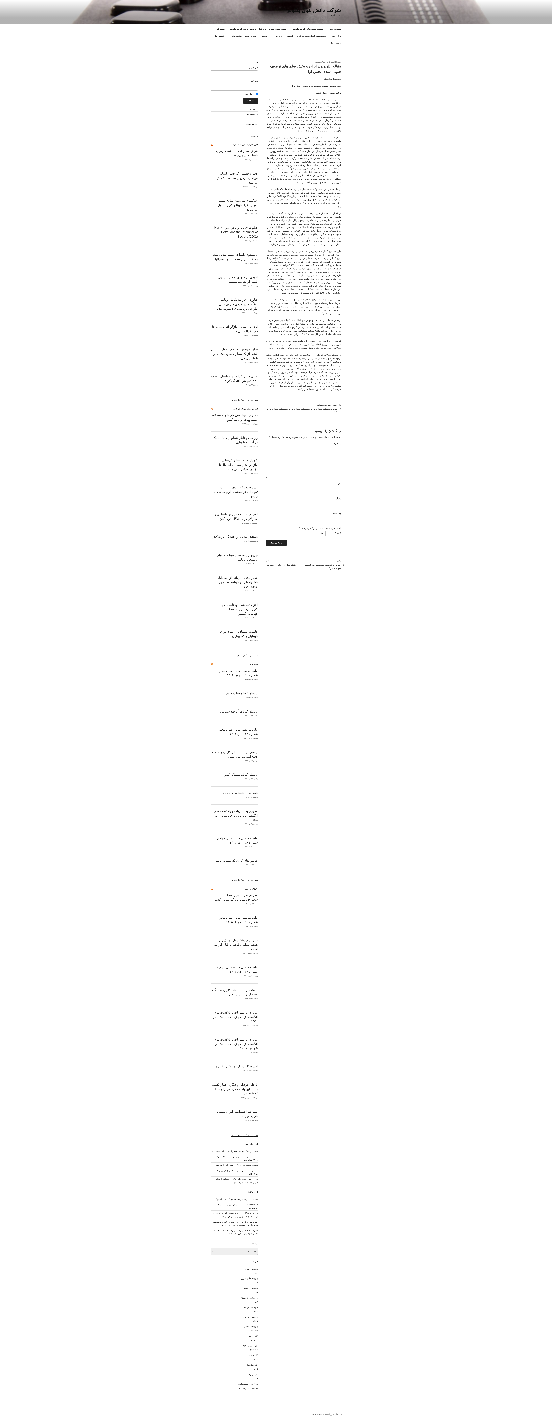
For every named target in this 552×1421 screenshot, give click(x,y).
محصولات (220, 29)
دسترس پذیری (332, 405)
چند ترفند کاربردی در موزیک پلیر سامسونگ (233, 1199)
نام (339, 483)
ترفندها (264, 36)
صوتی (325, 405)
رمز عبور (254, 81)
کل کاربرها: (252, 1374)
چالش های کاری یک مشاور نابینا (236, 860)
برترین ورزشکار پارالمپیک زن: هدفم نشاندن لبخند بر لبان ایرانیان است (235, 945)
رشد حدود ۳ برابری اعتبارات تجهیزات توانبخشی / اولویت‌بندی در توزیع (235, 492)
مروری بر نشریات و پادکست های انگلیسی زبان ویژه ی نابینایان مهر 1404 (236, 1017)
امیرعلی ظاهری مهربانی (247, 1230)
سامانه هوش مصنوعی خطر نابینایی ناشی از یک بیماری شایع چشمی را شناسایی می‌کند (234, 353)
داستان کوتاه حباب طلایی (241, 693)
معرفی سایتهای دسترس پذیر (244, 36)
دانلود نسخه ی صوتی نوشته (328, 93)
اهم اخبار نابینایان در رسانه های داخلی (245, 409)
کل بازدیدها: (252, 1336)
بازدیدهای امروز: (250, 1269)
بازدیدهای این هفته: (249, 1307)
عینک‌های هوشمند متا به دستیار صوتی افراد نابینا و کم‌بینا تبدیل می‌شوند (237, 205)
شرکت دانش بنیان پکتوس (313, 10)
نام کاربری (253, 68)
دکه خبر (278, 36)
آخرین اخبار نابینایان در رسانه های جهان (245, 144)
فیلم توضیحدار (332, 409)
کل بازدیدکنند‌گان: (250, 1346)
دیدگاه (337, 444)
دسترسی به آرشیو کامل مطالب (244, 400)
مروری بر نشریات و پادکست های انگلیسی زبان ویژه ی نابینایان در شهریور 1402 (236, 1044)
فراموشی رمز (252, 114)
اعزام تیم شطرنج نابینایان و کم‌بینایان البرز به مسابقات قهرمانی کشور (240, 609)
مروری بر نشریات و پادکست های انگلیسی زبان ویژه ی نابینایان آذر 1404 (236, 815)
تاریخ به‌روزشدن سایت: (247, 1384)
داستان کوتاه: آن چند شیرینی (239, 711)
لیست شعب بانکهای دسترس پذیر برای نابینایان (306, 36)
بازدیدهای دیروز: (251, 1288)
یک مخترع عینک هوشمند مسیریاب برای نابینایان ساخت (235, 1151)
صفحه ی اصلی (335, 29)
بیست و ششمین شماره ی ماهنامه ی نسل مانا (314, 86)
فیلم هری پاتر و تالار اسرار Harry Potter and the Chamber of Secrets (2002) (236, 232)
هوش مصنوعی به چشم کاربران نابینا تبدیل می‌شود (236, 1165)
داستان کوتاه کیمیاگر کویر (241, 774)
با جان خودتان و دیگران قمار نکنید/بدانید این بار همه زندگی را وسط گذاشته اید (235, 1089)
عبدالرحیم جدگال (251, 1222)
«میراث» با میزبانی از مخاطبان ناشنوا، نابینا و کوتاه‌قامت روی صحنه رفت (237, 582)
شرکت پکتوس (320, 62)
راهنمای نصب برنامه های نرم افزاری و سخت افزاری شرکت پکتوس (259, 29)
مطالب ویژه (254, 664)
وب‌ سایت (336, 513)
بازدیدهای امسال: (250, 1326)
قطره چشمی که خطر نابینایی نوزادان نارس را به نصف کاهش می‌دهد (237, 178)
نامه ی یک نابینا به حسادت (240, 793)
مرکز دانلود (336, 36)
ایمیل (338, 498)
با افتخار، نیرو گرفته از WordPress (327, 1414)
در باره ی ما (336, 43)
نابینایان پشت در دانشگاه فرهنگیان (235, 537)
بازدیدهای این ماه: (250, 1317)
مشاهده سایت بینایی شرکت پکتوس (308, 29)
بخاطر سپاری (249, 94)
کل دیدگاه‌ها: (252, 1365)
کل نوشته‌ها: (252, 1355)
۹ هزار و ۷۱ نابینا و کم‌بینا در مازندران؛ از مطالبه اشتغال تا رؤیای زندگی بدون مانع (238, 465)
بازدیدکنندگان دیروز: (249, 1298)
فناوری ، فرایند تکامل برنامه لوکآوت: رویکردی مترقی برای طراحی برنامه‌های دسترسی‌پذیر (237, 304)
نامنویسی (254, 108)
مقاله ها (319, 405)
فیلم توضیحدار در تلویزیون (318, 409)
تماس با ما (219, 36)
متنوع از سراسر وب (251, 889)
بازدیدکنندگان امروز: (249, 1278)
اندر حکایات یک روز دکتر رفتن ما (236, 1066)
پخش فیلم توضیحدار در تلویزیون (298, 409)
